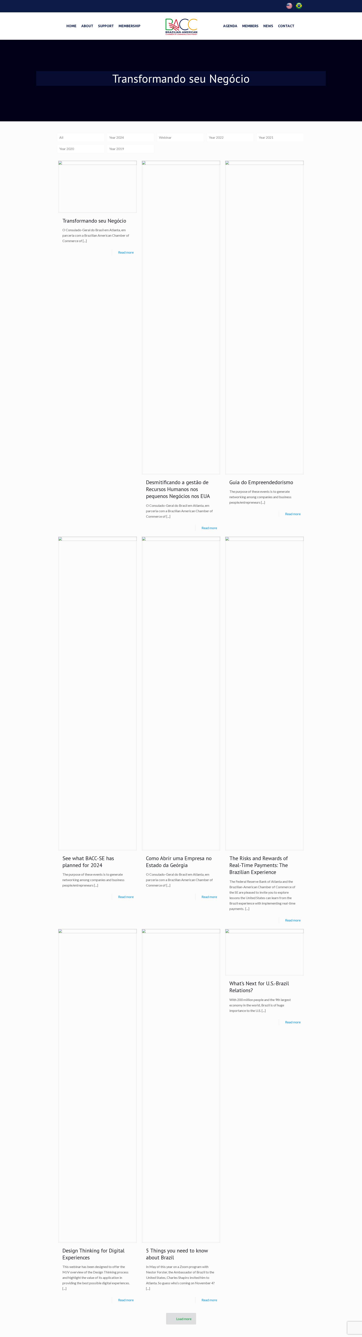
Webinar (165, 137)
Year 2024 (116, 137)
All (61, 137)
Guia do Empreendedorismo (261, 482)
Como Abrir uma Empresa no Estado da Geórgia (179, 862)
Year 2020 (66, 149)
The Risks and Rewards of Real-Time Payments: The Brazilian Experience (258, 865)
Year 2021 (266, 137)
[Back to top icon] (341, 1328)
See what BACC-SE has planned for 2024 (88, 862)
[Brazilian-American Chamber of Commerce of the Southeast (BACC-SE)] (181, 26)
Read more (126, 252)
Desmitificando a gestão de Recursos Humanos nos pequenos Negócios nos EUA (178, 489)
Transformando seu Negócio (94, 220)
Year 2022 (216, 137)
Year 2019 (116, 149)
